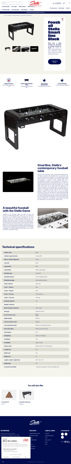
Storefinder (24, 9)
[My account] (66, 3)
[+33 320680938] (53, 3)
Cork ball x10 (5, 402)
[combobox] (10, 3)
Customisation (15, 9)
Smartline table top (24, 402)
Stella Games (22, 6)
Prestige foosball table (16, 15)
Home (5, 15)
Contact (31, 9)
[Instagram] (66, 434)
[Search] (21, 3)
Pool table (14, 6)
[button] (68, 3)
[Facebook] (62, 434)
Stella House (31, 6)
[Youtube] (62, 437)
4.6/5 (62, 441)
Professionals (5, 9)
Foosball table (5, 6)
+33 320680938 (57, 3)
